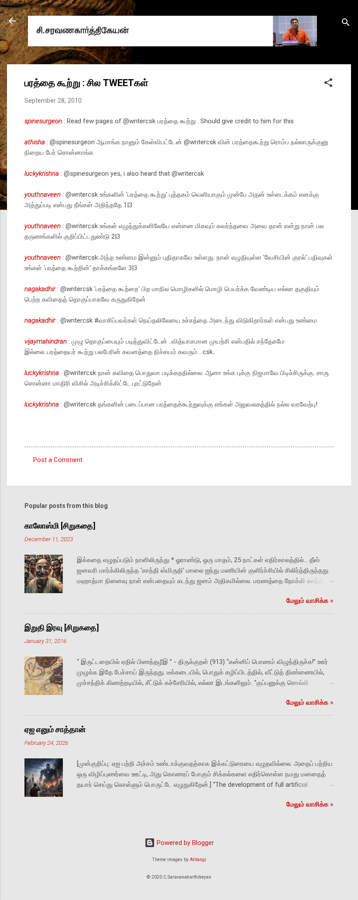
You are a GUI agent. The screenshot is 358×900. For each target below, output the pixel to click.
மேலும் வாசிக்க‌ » (310, 601)
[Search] (346, 23)
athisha (34, 142)
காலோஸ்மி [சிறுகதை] (60, 525)
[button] (328, 84)
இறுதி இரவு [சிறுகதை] (61, 627)
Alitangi (198, 859)
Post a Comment (58, 460)
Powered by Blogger (184, 843)
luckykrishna (41, 173)
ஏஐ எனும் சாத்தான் (55, 729)
